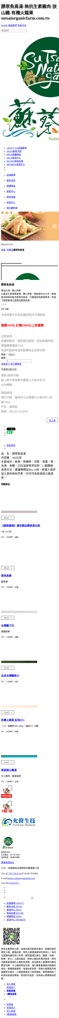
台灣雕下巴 (7, 625)
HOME (4, 25)
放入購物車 (15, 364)
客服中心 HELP (14, 910)
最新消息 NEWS (14, 906)
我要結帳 (11, 1014)
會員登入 (5, 364)
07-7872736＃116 (14, 873)
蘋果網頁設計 (7, 862)
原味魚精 (6, 575)
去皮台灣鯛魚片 (10, 675)
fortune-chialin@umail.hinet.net (21, 878)
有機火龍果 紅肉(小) (12, 720)
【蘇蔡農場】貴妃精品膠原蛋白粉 (20, 525)
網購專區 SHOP (14, 916)
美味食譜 (15, 161)
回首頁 (10, 1004)
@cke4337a (14, 883)
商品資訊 (11, 445)
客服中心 (14, 158)
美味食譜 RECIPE (15, 913)
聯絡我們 (12, 25)
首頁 (3, 250)
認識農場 (17, 148)
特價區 (10, 250)
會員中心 (16, 164)
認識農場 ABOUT (15, 903)
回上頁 (52, 420)
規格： (4, 354)
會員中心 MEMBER (16, 920)
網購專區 (14, 154)
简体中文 (22, 25)
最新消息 (14, 151)
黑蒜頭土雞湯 (9, 770)
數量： (4, 358)
